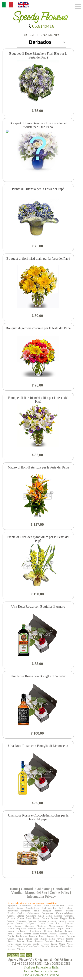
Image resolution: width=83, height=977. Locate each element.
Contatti (27, 889)
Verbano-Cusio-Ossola (28, 946)
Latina (42, 923)
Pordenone (21, 936)
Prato (41, 936)
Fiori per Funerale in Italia (41, 967)
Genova (32, 921)
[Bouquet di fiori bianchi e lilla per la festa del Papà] (38, 426)
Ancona (37, 905)
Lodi (9, 926)
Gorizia (42, 921)
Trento (36, 944)
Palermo (69, 931)
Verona (54, 946)
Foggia (63, 918)
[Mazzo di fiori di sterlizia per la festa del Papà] (38, 495)
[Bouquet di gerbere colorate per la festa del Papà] (38, 356)
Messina (32, 928)
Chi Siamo (42, 889)
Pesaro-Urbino (40, 933)
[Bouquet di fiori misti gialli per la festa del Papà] (38, 287)
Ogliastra (21, 931)
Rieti (36, 938)
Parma (10, 933)
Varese (70, 944)
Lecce (50, 923)
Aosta (70, 905)
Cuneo (20, 918)
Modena (51, 928)
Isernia (19, 923)
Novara (69, 928)
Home (14, 889)
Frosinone (21, 921)
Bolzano (58, 910)
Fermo (36, 918)
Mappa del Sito (36, 892)
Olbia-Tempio (35, 931)
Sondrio (49, 941)
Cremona (68, 915)
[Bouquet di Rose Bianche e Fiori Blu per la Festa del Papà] (38, 82)
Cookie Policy (59, 892)
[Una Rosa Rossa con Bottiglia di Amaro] (38, 635)
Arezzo (19, 908)
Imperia (62, 921)
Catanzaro (31, 915)
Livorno (69, 923)
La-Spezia (31, 923)
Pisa (71, 933)
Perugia (27, 933)
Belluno (69, 908)
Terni (10, 944)
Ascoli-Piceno (32, 908)
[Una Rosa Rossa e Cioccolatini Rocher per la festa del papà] (38, 843)
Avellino (52, 908)
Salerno (69, 938)
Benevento (12, 910)
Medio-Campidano (16, 928)
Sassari (10, 941)
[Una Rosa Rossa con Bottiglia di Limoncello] (38, 774)
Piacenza (63, 933)
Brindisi (11, 913)
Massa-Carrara (56, 926)
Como (49, 915)
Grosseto (52, 921)
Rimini (43, 938)
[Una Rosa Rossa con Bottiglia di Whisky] (38, 704)
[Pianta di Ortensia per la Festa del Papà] (38, 217)
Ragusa (50, 936)
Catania (20, 915)
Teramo (69, 941)
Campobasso (48, 913)
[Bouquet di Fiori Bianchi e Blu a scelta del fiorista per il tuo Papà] (38, 151)
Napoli (60, 928)
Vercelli (45, 946)
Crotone (11, 918)
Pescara (53, 933)
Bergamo (25, 910)
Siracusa (38, 941)
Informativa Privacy (41, 896)
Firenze (54, 918)
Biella (36, 910)
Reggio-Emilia (25, 938)
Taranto (59, 941)
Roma (52, 938)
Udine (62, 944)
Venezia (11, 946)
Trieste (54, 944)
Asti (44, 908)
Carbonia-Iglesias (64, 913)
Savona (20, 941)
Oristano (48, 931)
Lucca (18, 926)
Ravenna (60, 936)
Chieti (41, 915)
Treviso (45, 944)
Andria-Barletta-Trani (54, 905)
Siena (29, 941)
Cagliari (21, 913)
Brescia (69, 910)
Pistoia (10, 936)
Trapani (27, 944)
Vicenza (11, 949)
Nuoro (10, 931)
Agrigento (12, 905)
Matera (69, 926)
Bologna (47, 910)
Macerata (29, 926)
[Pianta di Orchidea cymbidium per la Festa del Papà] (38, 565)
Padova (58, 931)
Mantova (41, 926)
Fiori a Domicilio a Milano (41, 975)
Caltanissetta (33, 913)
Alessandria (25, 905)
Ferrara (45, 918)
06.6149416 (42, 26)
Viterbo (20, 949)
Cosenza (58, 915)
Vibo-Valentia (66, 946)
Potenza (33, 936)
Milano (41, 928)
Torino (17, 944)
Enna (28, 918)
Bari (61, 908)
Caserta (10, 915)
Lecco (59, 923)
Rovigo (60, 938)
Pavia (18, 933)
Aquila (10, 908)
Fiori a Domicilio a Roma (41, 971)
